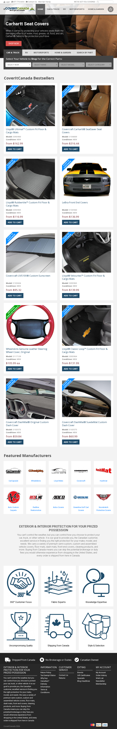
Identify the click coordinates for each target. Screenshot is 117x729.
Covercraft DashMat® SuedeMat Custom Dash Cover (84, 423)
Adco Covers (58, 507)
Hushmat (103, 481)
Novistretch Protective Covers (103, 508)
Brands (80, 672)
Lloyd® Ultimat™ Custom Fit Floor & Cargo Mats (26, 131)
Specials (80, 678)
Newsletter (100, 681)
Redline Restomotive (36, 508)
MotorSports (41, 52)
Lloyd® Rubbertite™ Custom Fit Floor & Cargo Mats (28, 204)
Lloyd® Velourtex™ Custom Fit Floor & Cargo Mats (83, 277)
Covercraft (81, 481)
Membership (101, 684)
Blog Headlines (83, 681)
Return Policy (46, 672)
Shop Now (14, 43)
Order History (101, 675)
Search (85, 52)
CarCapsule (13, 481)
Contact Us (32, 2)
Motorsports (76, 9)
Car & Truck (53, 9)
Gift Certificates (83, 675)
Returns (62, 678)
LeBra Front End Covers (75, 202)
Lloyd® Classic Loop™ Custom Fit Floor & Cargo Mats (85, 350)
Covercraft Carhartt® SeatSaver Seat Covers (82, 131)
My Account (101, 672)
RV (64, 9)
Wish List (99, 678)
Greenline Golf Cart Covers (81, 508)
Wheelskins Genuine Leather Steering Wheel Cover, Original (26, 350)
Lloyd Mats (58, 481)
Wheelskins (36, 481)
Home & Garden (96, 9)
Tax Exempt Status (48, 675)
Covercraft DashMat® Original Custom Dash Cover (27, 423)
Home (40, 9)
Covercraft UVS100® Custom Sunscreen (28, 275)
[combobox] (18, 64)
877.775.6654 (18, 2)
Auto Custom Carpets (13, 508)
